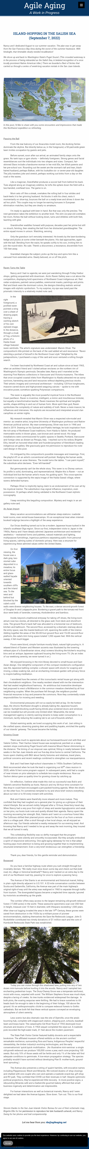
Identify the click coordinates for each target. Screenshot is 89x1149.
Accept (8, 1143)
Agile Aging (44, 5)
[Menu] (81, 5)
